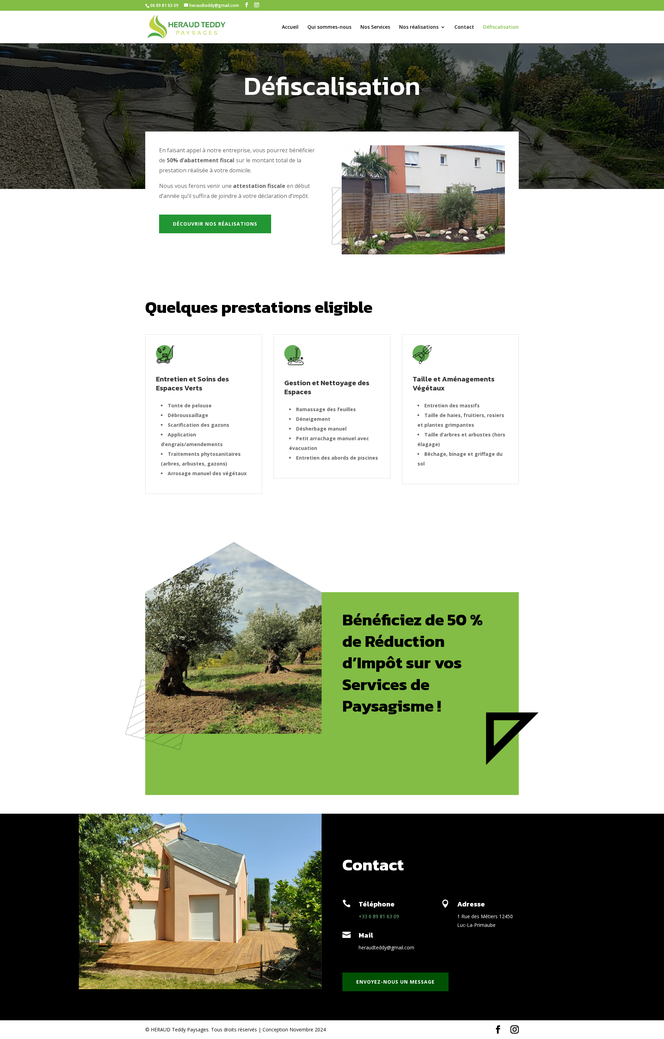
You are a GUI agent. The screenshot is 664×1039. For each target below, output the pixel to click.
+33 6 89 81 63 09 (379, 916)
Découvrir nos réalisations (215, 223)
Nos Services (375, 27)
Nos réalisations (419, 27)
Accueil (290, 27)
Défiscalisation (501, 27)
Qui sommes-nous (329, 27)
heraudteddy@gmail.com (386, 947)
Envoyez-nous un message (395, 981)
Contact (464, 27)
